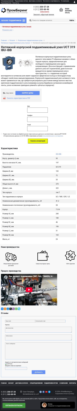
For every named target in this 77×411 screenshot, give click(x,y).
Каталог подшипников (11, 20)
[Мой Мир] (8, 309)
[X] (10, 309)
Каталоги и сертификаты (51, 1)
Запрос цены (27, 93)
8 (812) (41, 9)
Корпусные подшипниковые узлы (30, 40)
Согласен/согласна (13, 405)
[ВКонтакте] (2, 309)
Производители (6, 3)
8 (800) (41, 7)
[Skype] (19, 309)
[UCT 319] (8, 63)
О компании (65, 1)
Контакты (16, 3)
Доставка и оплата (35, 1)
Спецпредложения (7, 1)
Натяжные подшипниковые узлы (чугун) (16, 27)
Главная (4, 40)
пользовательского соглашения (52, 136)
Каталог (12, 40)
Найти (71, 20)
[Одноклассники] (5, 309)
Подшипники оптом (21, 1)
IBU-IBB (58, 154)
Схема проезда (44, 11)
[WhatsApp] (16, 309)
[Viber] (13, 309)
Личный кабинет (75, 2)
